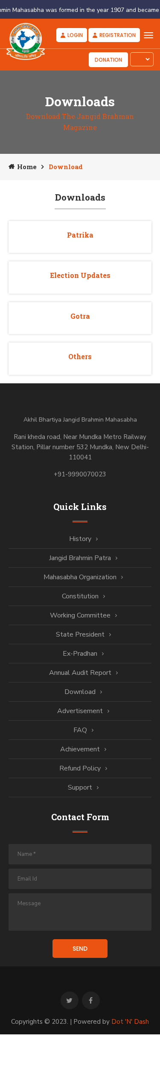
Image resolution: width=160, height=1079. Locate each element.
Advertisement (80, 711)
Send (80, 948)
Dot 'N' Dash (130, 1021)
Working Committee (80, 615)
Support (80, 787)
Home (27, 166)
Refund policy (80, 768)
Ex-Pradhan (80, 653)
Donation (108, 59)
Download (80, 692)
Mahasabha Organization (80, 577)
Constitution (80, 596)
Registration (117, 35)
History (80, 539)
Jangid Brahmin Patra (80, 558)
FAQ (80, 730)
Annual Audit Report (80, 672)
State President (80, 634)
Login (75, 35)
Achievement (80, 749)
